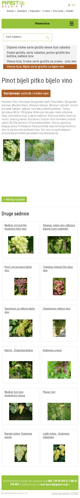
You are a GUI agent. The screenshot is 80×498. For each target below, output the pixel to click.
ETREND (74, 493)
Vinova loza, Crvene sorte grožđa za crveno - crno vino (41, 61)
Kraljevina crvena (52, 350)
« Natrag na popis (14, 199)
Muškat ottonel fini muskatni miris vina (15, 227)
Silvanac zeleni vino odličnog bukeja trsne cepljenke (59, 227)
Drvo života (58, 11)
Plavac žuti (49, 392)
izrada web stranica (60, 493)
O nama (46, 11)
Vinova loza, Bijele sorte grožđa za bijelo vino (35, 66)
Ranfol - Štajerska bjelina (18, 350)
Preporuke (35, 11)
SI (69, 5)
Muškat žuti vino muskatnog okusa (14, 393)
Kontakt (69, 11)
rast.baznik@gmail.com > (55, 484)
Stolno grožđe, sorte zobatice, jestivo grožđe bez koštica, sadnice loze (38, 54)
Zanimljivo (22, 11)
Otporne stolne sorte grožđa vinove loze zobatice (38, 47)
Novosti (10, 11)
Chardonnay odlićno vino (56, 308)
